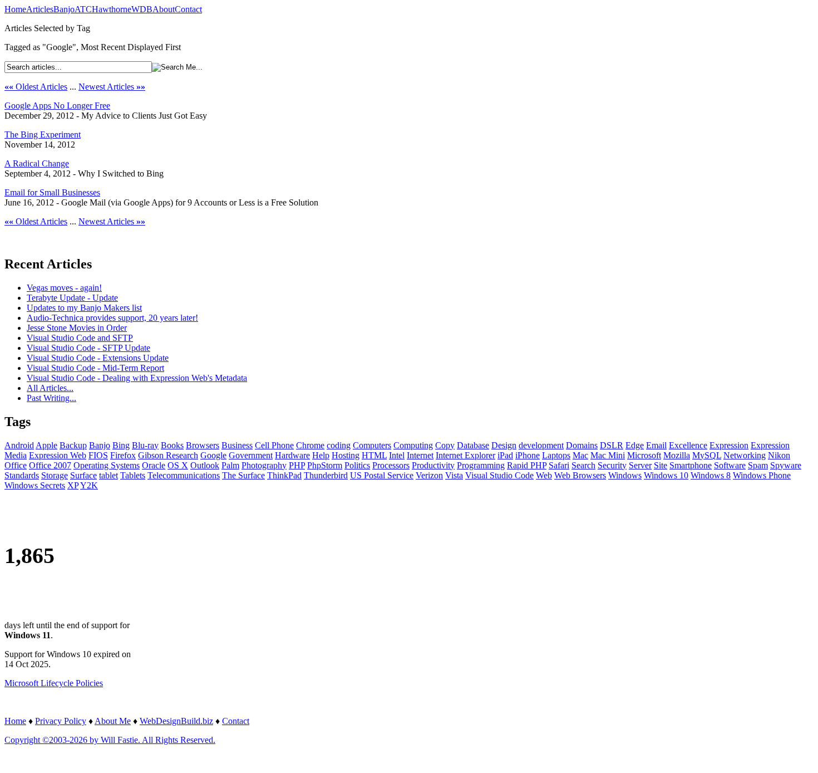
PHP (297, 465)
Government (251, 455)
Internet (420, 455)
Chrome (310, 445)
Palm (230, 465)
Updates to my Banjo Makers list (84, 307)
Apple (46, 445)
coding (339, 445)
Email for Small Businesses (52, 192)
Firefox (123, 455)
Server (640, 465)
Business (237, 445)
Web (544, 475)
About (163, 9)
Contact (188, 9)
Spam (758, 465)
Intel (397, 455)
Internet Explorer (465, 455)
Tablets (132, 475)
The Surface (243, 475)
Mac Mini (607, 455)
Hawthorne (111, 9)
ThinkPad (284, 475)
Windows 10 (666, 475)
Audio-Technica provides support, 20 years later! (112, 317)
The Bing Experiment (42, 134)
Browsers (202, 445)
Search (583, 465)
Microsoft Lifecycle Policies (53, 683)
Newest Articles (111, 86)
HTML (374, 455)
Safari (559, 465)
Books (172, 445)
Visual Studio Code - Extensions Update (98, 358)
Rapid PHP (526, 465)
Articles (39, 9)
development (541, 445)
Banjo (64, 9)
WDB (141, 9)
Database (473, 445)
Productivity (433, 465)
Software (730, 465)
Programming (481, 465)
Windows (625, 475)
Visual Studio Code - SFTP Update (88, 348)
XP (72, 485)
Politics (357, 465)
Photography (264, 465)
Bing (121, 445)
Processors (391, 465)
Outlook (204, 465)
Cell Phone (274, 445)
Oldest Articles (35, 86)
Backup (73, 445)
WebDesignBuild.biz (176, 721)
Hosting (345, 455)
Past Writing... (51, 398)
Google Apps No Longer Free (57, 105)
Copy (445, 445)
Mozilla (676, 455)
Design (503, 445)
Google (213, 455)
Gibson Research (168, 455)
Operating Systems (106, 465)
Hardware (292, 455)
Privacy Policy (60, 721)
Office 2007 (50, 465)
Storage (54, 475)
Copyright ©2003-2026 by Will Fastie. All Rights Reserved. (109, 740)
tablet (108, 475)
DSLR (611, 445)
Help (320, 455)
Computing (413, 445)
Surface (83, 475)
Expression (728, 445)
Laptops (556, 455)
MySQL (706, 455)
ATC (83, 9)
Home (15, 9)
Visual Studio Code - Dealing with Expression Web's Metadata (137, 378)
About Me (113, 721)
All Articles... (50, 388)
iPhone (527, 455)
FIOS (98, 455)
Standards (21, 475)
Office (15, 465)
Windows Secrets (34, 485)
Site (660, 465)
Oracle (153, 465)
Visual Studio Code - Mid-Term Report (95, 368)
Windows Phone (762, 475)
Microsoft (644, 455)
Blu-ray (145, 445)
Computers (372, 445)
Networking (744, 455)
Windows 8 (711, 475)
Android (19, 445)
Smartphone (690, 465)
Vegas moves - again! (64, 287)
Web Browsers (580, 475)
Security (612, 465)
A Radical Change (36, 163)
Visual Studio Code (499, 475)
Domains (582, 445)
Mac (580, 455)
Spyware (785, 465)
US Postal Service (381, 475)
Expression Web (57, 455)
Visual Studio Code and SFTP (80, 338)
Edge (634, 445)
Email (656, 445)
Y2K (89, 485)
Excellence (688, 445)
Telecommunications (183, 475)
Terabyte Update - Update (72, 297)
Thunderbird (326, 475)
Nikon (779, 455)
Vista (454, 475)
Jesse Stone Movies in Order (77, 327)
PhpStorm (324, 465)
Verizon (429, 475)
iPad (505, 455)
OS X (177, 465)
